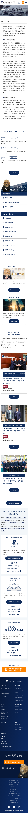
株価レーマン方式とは (13, 571)
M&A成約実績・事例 (12, 655)
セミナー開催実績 (19, 727)
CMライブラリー (5, 744)
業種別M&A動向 (5, 693)
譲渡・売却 (3, 707)
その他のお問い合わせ (10, 768)
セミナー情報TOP (19, 724)
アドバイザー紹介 (12, 612)
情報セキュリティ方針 (14, 784)
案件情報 (3, 722)
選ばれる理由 (18, 686)
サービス (3, 704)
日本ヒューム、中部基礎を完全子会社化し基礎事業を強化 (13, 161)
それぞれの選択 (11, 650)
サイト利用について (14, 791)
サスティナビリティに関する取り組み (14, 798)
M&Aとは (3, 686)
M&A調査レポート (5, 696)
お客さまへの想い (13, 609)
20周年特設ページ (14, 802)
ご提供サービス (12, 614)
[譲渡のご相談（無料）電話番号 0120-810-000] (19, 2)
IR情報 (3, 736)
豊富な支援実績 (18, 698)
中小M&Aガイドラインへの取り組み (14, 796)
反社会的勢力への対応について (14, 793)
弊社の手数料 (18, 688)
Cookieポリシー (14, 789)
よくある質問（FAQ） (14, 780)
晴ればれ (9, 653)
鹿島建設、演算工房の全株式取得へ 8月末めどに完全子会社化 (13, 142)
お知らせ (3, 739)
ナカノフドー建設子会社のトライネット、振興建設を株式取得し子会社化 (13, 152)
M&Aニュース (4, 691)
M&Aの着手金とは (12, 565)
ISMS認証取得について (14, 787)
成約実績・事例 (18, 704)
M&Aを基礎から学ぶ (6, 688)
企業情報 (3, 733)
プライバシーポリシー (14, 782)
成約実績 (17, 707)
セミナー (17, 722)
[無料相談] (23, 2)
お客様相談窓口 (14, 800)
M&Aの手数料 (11, 568)
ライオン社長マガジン (6, 746)
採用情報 (3, 741)
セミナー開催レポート (20, 729)
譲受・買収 (3, 709)
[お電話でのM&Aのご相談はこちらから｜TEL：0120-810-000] (14, 756)
